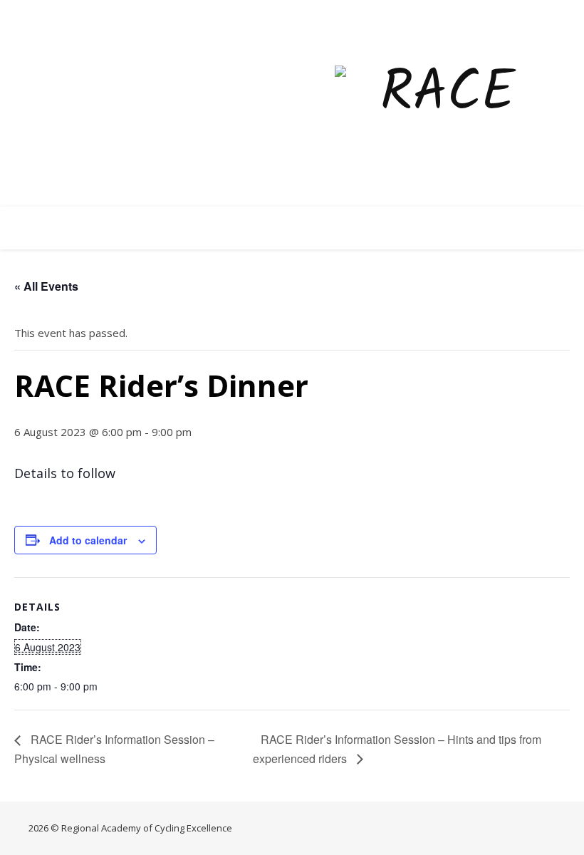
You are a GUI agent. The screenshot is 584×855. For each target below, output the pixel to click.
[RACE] (441, 104)
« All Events (46, 286)
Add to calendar (88, 540)
